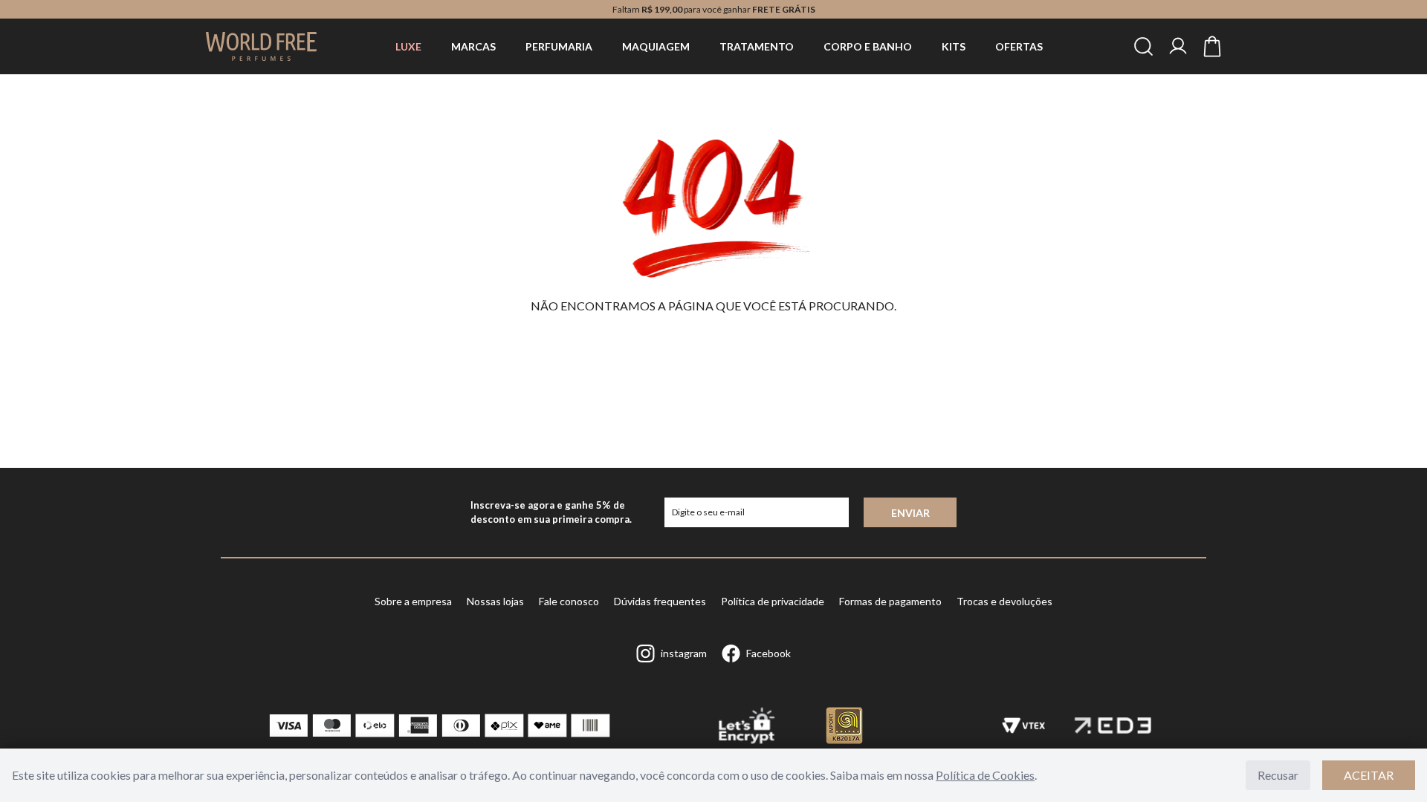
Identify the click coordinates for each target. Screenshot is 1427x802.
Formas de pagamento (890, 601)
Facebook (768, 653)
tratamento (756, 46)
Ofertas (1019, 46)
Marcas (473, 46)
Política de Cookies (985, 775)
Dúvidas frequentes (660, 601)
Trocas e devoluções (1004, 601)
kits (953, 46)
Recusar (1278, 775)
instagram (684, 653)
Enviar (910, 512)
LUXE (408, 46)
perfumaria (558, 46)
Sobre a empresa (413, 601)
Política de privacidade (772, 601)
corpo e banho (867, 46)
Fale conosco (569, 601)
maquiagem (656, 46)
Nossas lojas (495, 601)
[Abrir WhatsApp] (1390, 764)
